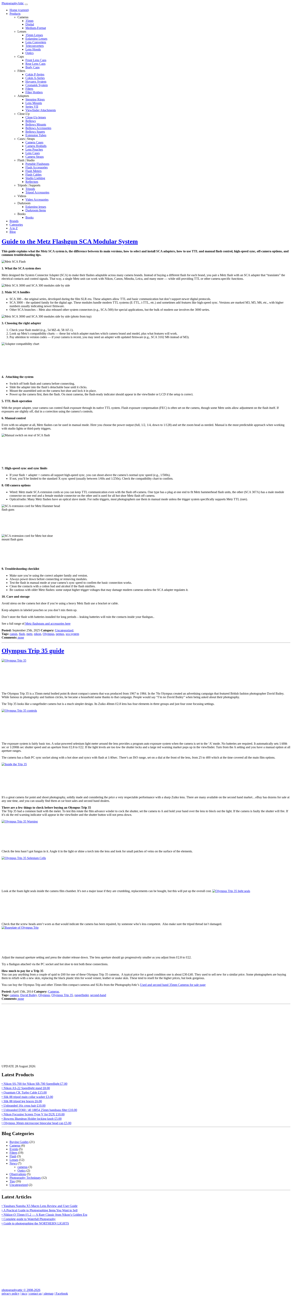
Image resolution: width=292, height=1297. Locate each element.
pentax (60, 634)
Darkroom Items (35, 210)
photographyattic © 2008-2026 (21, 1290)
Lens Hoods (33, 49)
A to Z (14, 228)
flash (22, 634)
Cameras (53, 991)
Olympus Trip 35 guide (33, 650)
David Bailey (28, 995)
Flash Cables (33, 174)
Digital (29, 24)
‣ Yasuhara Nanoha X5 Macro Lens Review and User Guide (39, 1206)
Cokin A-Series (35, 78)
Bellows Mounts (35, 124)
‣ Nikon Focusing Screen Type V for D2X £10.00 (33, 1114)
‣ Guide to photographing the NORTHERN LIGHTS (35, 1223)
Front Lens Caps (35, 60)
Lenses (14, 1159)
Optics (29, 53)
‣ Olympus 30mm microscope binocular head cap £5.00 (36, 1123)
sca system (72, 634)
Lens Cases (32, 153)
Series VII (31, 106)
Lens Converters (35, 42)
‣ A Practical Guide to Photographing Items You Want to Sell (39, 1210)
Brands (14, 221)
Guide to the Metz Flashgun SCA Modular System (70, 241)
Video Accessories (36, 199)
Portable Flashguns (37, 164)
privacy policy (10, 1293)
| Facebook (61, 1293)
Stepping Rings (35, 99)
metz (29, 634)
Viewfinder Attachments (40, 110)
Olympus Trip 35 (62, 995)
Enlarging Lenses (36, 38)
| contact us (35, 1293)
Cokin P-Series (34, 74)
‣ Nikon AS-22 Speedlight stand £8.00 (26, 1088)
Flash (13, 1156)
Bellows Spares (35, 131)
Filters (29, 88)
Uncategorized (64, 630)
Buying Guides (19, 1142)
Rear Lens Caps (35, 63)
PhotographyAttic (13, 3)
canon (13, 634)
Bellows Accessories (38, 128)
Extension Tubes (35, 135)
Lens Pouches (34, 149)
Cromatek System (36, 85)
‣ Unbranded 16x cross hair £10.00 (23, 1105)
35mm (29, 20)
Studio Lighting (35, 178)
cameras (22, 1167)
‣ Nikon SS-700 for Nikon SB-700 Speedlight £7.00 (34, 1083)
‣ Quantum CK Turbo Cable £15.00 (24, 1092)
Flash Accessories (36, 167)
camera (14, 995)
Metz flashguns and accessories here (47, 623)
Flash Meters (33, 171)
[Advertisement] (121, 1033)
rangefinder (81, 995)
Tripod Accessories (37, 192)
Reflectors (31, 181)
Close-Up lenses (35, 117)
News (13, 1163)
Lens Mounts (33, 103)
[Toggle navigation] (26, 4)
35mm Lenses (34, 35)
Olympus (48, 634)
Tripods (30, 189)
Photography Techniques (25, 1177)
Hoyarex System (35, 81)
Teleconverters (34, 45)
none (20, 637)
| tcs (23, 1293)
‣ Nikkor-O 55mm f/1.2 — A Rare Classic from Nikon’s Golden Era (44, 1214)
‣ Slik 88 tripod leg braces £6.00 (22, 1101)
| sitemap (48, 1293)
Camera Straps (34, 156)
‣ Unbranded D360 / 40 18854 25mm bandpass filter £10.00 (39, 1110)
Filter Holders (34, 92)
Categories (16, 224)
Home (19, 10)
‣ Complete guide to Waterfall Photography (29, 1219)
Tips (12, 1181)
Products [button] (15, 13)
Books (29, 217)
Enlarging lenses (35, 206)
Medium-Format (35, 28)
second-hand (98, 995)
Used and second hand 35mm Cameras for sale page (173, 984)
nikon (37, 634)
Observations (18, 1174)
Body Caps (32, 67)
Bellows (30, 121)
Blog (13, 231)
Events (14, 1149)
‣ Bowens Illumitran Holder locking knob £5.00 (32, 1118)
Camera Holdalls (35, 146)
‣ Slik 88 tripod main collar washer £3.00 (27, 1097)
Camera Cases (34, 142)
